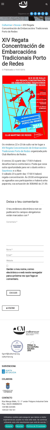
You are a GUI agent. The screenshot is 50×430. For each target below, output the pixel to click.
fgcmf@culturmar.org (11, 354)
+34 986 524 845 (8, 407)
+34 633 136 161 (8, 410)
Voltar (11, 308)
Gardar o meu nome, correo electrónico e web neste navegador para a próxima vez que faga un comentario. (24, 274)
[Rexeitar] (47, 422)
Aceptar (9, 426)
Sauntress (7, 170)
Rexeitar (19, 426)
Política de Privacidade (36, 426)
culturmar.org (7, 357)
